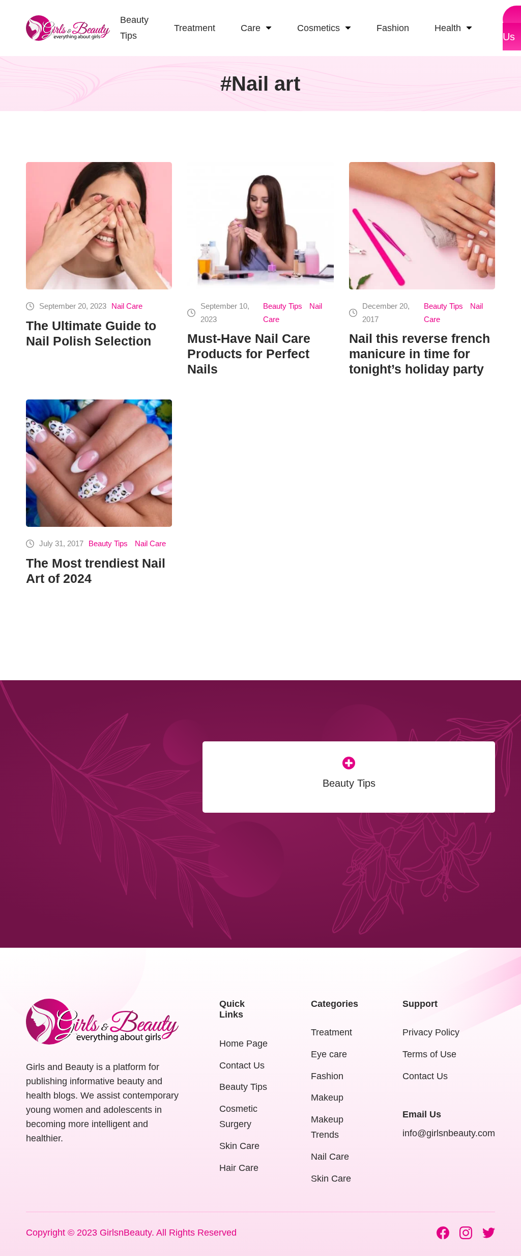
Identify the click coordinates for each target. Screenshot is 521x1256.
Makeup (327, 1097)
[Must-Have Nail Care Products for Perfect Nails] (260, 225)
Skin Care (239, 1146)
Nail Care (126, 306)
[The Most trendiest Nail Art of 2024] (99, 463)
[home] (68, 28)
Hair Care (238, 1168)
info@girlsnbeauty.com (448, 1133)
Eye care (329, 1054)
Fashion (327, 1076)
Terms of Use (429, 1054)
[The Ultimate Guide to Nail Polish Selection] (99, 225)
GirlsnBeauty (126, 1232)
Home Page (243, 1043)
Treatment (331, 1032)
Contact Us (242, 1065)
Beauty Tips (282, 306)
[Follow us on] (443, 1232)
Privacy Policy (430, 1032)
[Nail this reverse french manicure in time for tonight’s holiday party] (422, 225)
